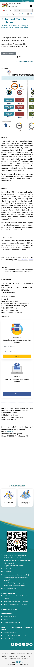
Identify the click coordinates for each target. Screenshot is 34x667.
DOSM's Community (9, 609)
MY (19, 14)
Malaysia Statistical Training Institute (15, 605)
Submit (17, 356)
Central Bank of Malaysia (12, 623)
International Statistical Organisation (15, 636)
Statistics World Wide (10, 633)
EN (22, 14)
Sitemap (25, 658)
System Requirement (12, 658)
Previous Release (8, 53)
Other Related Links (10, 639)
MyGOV (6, 619)
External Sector (6, 28)
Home (6, 26)
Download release (25, 62)
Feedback (5, 654)
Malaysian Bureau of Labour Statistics (16, 602)
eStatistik (9, 431)
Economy (23, 26)
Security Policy (13, 656)
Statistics (14, 26)
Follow (17, 394)
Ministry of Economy (10, 616)
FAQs (13, 654)
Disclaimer (21, 654)
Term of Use (25, 656)
